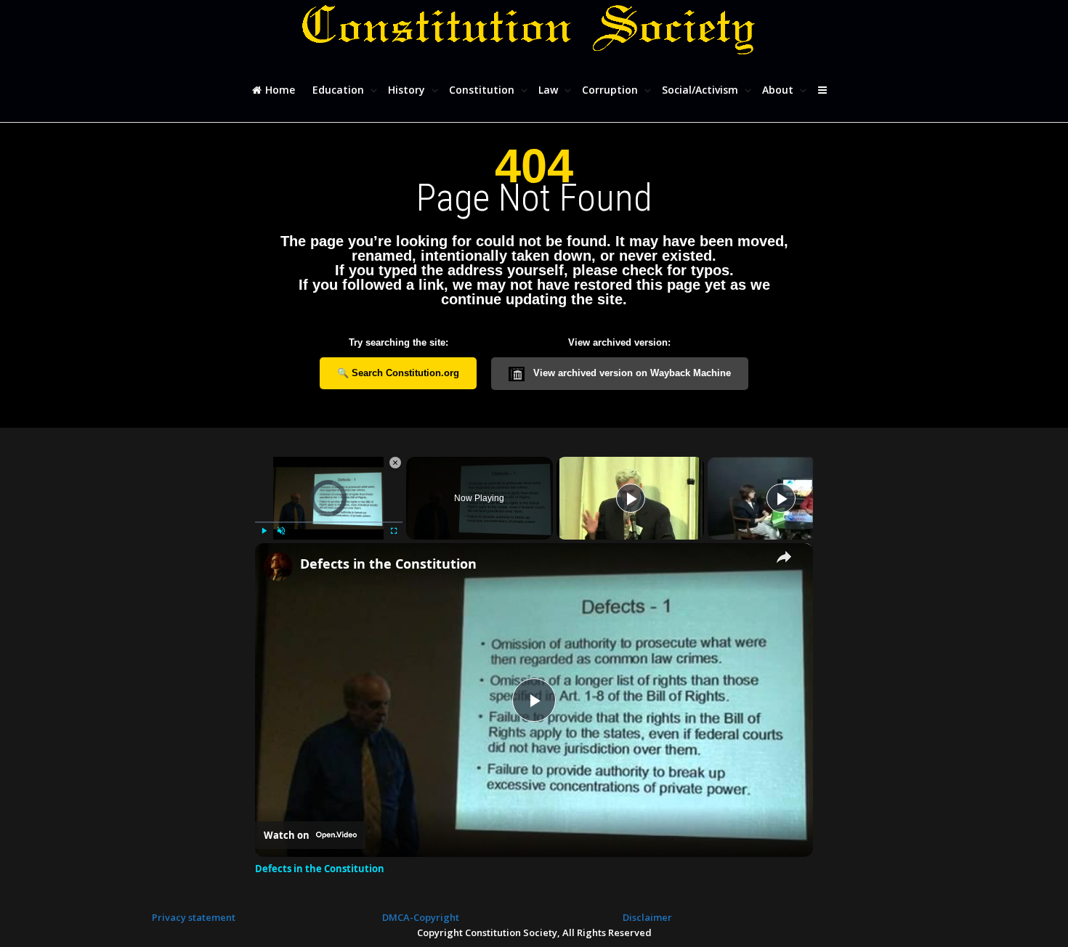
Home (278, 90)
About (779, 90)
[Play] (263, 531)
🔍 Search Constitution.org (398, 372)
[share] (784, 557)
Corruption (611, 90)
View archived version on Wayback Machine (630, 372)
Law (549, 90)
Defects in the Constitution (388, 563)
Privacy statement (193, 917)
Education (339, 90)
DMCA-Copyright (420, 917)
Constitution (483, 90)
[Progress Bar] (328, 521)
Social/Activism (701, 90)
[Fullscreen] (393, 531)
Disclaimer (647, 917)
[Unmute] (281, 531)
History (408, 90)
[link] (278, 566)
